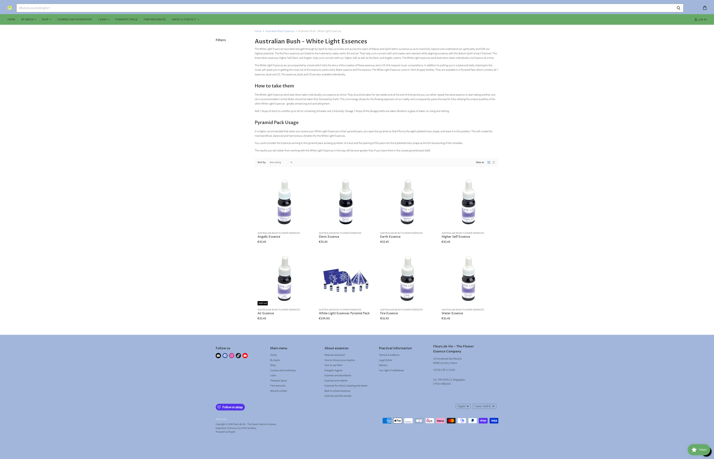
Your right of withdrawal (391, 370)
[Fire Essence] (407, 278)
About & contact (184, 19)
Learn (102, 19)
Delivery (383, 365)
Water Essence (452, 313)
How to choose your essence (339, 360)
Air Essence (266, 313)
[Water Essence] (469, 278)
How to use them (333, 365)
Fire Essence (389, 313)
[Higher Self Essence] (469, 202)
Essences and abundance (337, 375)
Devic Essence (329, 237)
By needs (27, 19)
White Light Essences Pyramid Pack (344, 313)
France (483, 406)
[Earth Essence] (407, 202)
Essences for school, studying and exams (345, 386)
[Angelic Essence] (284, 202)
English (461, 406)
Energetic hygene (333, 370)
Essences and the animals (337, 396)
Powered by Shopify (225, 432)
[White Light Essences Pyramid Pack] (346, 278)
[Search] (679, 8)
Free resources (155, 19)
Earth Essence (390, 237)
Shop (45, 19)
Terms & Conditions (389, 355)
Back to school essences (337, 391)
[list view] (494, 162)
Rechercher (221, 419)
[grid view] (489, 162)
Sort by (262, 162)
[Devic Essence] (346, 202)
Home (11, 19)
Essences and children (336, 381)
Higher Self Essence (456, 237)
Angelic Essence (269, 237)
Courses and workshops (74, 19)
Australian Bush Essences (280, 31)
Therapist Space (126, 19)
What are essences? (334, 355)
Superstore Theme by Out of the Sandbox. (236, 428)
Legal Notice (385, 360)
